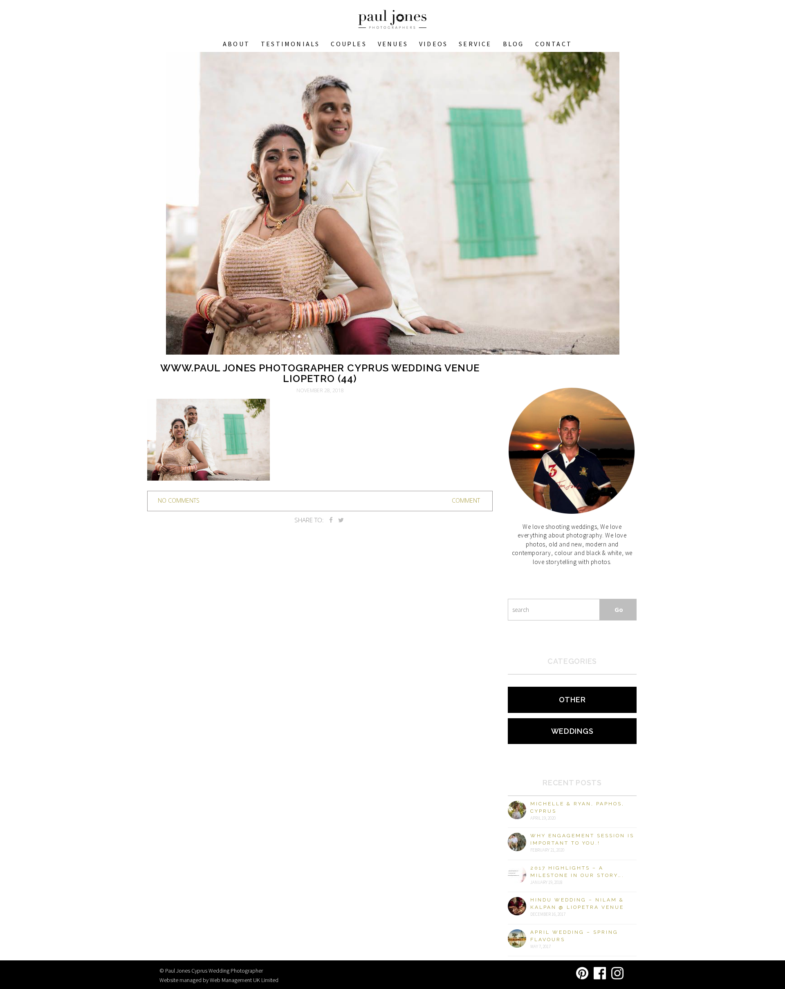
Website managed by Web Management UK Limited (218, 980)
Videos (433, 44)
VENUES (393, 44)
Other (572, 699)
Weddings (572, 731)
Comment (466, 500)
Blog (513, 44)
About (236, 44)
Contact (553, 44)
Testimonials (290, 44)
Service (475, 44)
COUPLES (348, 44)
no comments (179, 500)
